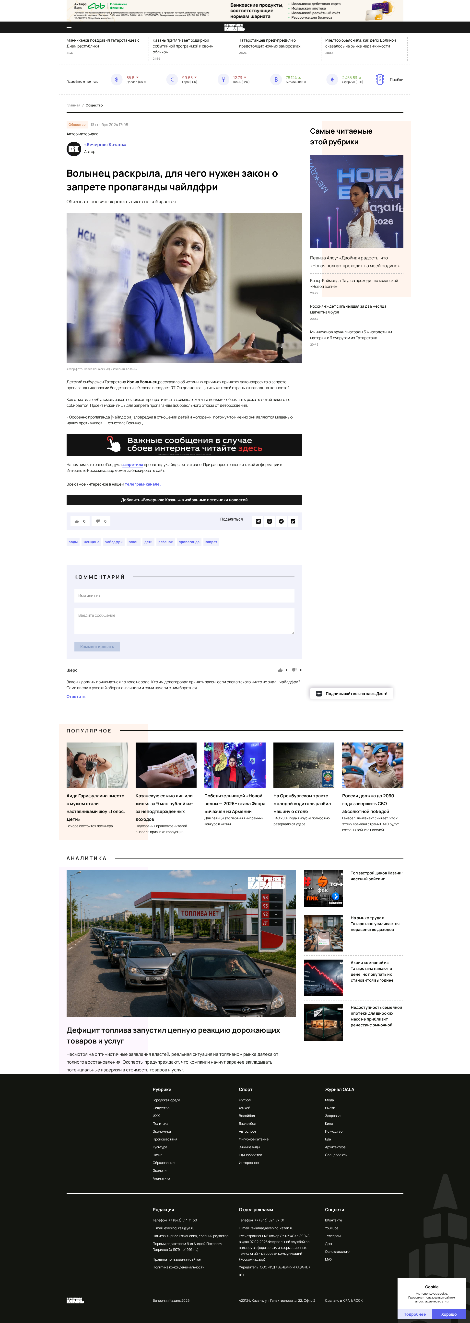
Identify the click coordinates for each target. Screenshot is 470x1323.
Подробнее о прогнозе (82, 81)
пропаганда (189, 541)
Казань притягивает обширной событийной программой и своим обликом (183, 46)
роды (73, 541)
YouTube (331, 1228)
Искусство (333, 1131)
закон (134, 541)
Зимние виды (249, 1147)
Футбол (245, 1100)
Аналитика (87, 858)
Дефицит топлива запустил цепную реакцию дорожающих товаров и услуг (173, 1035)
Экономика (162, 1131)
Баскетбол (247, 1123)
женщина (91, 541)
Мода (329, 1100)
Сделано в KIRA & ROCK (344, 1300)
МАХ (328, 1259)
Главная (73, 105)
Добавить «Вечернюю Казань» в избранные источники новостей (184, 499)
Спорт (246, 1089)
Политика (160, 1123)
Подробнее (414, 1314)
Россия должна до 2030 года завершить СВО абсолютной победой (368, 803)
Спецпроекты (336, 1154)
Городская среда (166, 1100)
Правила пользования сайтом (177, 1259)
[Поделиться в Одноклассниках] (269, 521)
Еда (328, 1139)
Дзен (329, 1243)
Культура (160, 1147)
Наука (158, 1154)
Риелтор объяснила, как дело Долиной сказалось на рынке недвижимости (360, 43)
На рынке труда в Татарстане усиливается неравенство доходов (375, 923)
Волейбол (247, 1115)
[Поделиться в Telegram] (281, 521)
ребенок (165, 541)
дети (148, 541)
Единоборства (250, 1154)
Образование (164, 1162)
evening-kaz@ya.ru (179, 1228)
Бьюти (330, 1107)
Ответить (76, 696)
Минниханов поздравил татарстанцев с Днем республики (103, 43)
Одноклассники (338, 1251)
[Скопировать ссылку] (293, 521)
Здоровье (333, 1115)
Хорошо (449, 1314)
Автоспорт (247, 1131)
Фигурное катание (254, 1139)
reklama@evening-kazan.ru (271, 1228)
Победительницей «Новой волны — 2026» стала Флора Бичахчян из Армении (234, 803)
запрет (211, 541)
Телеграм (333, 1235)
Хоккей (244, 1107)
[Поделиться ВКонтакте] (257, 521)
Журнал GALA (339, 1089)
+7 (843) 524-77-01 (269, 1220)
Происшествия (165, 1139)
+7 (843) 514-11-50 (182, 1220)
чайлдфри (114, 541)
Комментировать (97, 646)
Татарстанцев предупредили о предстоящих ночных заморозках (269, 43)
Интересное (249, 1162)
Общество (94, 105)
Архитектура (335, 1147)
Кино (329, 1123)
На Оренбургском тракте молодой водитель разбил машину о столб (302, 803)
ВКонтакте (333, 1220)
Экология (160, 1170)
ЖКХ (156, 1115)
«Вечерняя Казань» (105, 144)
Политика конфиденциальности (178, 1267)
